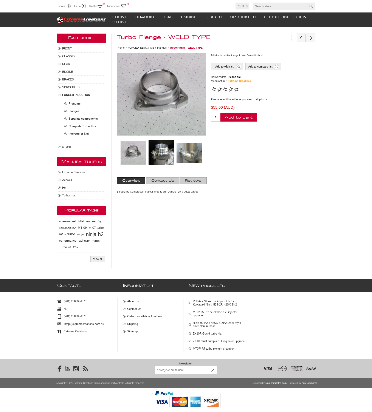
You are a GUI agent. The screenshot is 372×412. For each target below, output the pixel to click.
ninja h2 (95, 234)
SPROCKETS (243, 17)
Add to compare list (260, 66)
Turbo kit (65, 247)
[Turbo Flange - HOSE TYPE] (301, 38)
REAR (167, 17)
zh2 (76, 247)
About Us (133, 301)
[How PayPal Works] (186, 410)
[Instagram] (76, 368)
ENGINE (189, 17)
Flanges (74, 111)
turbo (96, 240)
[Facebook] (58, 368)
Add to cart (239, 117)
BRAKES (213, 17)
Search (311, 6)
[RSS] (85, 368)
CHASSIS (144, 17)
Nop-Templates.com (276, 383)
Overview (131, 180)
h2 (100, 221)
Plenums (75, 103)
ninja (80, 234)
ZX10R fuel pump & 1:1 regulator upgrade (219, 341)
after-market (67, 221)
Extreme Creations (239, 81)
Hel (64, 187)
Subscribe (213, 370)
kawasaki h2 (67, 228)
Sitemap (132, 331)
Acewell (67, 180)
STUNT (119, 22)
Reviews (193, 180)
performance (67, 240)
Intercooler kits (79, 133)
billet (81, 221)
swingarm (84, 240)
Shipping (132, 324)
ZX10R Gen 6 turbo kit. (207, 333)
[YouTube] (67, 368)
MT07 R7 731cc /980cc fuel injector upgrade (215, 313)
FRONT (119, 17)
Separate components (83, 118)
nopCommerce (309, 383)
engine (91, 221)
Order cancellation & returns (144, 316)
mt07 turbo (96, 227)
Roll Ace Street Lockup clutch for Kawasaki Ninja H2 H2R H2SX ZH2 (215, 303)
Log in (77, 6)
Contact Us (162, 180)
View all (97, 259)
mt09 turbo (67, 234)
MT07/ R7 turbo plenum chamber (213, 348)
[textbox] (280, 6)
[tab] (131, 180)
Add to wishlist (224, 66)
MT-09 (82, 227)
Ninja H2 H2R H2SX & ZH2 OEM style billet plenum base (217, 324)
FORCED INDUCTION (285, 17)
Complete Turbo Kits (82, 126)
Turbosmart (69, 195)
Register (61, 6)
